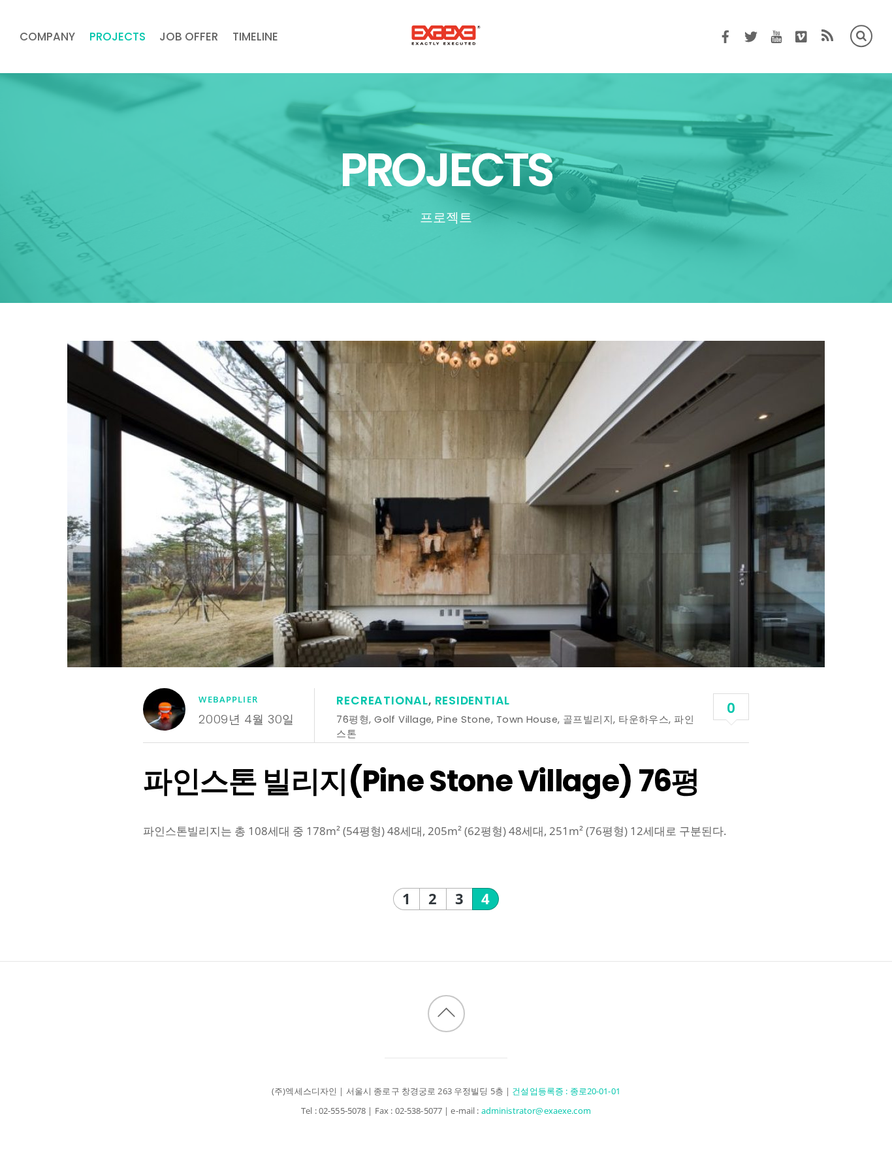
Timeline (255, 36)
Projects (117, 36)
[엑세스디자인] (446, 37)
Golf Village (403, 719)
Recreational (382, 700)
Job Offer (188, 36)
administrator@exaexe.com (536, 1110)
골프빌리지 (588, 719)
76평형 (352, 719)
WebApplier (228, 699)
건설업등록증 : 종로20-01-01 (566, 1091)
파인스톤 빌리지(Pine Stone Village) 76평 (421, 781)
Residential (473, 700)
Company (47, 36)
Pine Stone (463, 719)
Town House (527, 719)
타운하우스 (643, 719)
